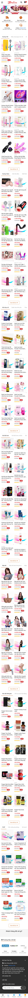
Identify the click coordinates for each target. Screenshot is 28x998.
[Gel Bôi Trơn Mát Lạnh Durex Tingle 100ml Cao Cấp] (7, 539)
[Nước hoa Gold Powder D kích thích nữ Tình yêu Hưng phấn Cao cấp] (20, 339)
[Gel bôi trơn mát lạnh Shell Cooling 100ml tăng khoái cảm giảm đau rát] (20, 515)
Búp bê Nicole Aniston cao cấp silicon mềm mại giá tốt (20, 654)
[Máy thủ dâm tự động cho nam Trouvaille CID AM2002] (7, 206)
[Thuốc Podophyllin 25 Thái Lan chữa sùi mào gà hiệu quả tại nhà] (20, 836)
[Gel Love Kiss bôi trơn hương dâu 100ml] (7, 444)
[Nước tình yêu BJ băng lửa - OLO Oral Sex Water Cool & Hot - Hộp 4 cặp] (7, 491)
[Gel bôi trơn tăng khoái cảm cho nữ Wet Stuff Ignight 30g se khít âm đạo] (20, 491)
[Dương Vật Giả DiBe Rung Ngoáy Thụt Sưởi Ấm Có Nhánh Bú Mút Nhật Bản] (20, 147)
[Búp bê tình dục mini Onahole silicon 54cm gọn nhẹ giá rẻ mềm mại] (20, 574)
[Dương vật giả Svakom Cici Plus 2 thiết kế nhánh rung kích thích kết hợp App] (20, 45)
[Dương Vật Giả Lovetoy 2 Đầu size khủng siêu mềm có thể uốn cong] (7, 71)
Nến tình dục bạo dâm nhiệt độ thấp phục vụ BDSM (7, 291)
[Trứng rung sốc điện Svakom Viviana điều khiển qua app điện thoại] (20, 71)
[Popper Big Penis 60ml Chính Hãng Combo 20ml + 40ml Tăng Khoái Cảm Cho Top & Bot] (7, 775)
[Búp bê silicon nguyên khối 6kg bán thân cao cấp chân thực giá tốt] (20, 669)
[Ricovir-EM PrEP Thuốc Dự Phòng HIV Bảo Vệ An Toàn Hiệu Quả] (20, 883)
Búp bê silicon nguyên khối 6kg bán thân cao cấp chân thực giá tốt (20, 677)
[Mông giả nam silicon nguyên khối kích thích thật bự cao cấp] (7, 598)
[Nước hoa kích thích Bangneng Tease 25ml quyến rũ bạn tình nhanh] (20, 411)
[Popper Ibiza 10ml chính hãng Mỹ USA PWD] (20, 775)
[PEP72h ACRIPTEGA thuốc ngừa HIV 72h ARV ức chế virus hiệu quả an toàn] (7, 883)
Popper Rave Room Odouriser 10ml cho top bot (6, 760)
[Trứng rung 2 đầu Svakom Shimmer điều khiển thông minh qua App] (20, 122)
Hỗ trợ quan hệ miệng (21, 693)
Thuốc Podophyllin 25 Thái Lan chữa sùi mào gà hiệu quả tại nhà (20, 844)
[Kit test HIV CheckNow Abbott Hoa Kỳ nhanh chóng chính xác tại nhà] (7, 859)
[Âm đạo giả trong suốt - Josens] (20, 182)
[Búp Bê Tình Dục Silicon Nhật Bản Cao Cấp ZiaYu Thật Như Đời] (20, 621)
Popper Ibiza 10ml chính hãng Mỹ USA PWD (19, 785)
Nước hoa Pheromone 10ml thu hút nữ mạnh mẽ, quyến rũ (7, 396)
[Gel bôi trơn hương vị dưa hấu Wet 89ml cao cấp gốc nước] (20, 539)
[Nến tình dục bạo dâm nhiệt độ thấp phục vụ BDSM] (7, 281)
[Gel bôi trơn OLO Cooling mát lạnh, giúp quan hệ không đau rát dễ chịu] (20, 468)
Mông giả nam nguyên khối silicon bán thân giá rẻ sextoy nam (7, 191)
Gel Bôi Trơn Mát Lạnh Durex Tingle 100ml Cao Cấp (7, 549)
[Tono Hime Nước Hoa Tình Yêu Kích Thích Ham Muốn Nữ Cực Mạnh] (7, 411)
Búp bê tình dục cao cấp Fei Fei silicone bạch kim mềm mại (6, 583)
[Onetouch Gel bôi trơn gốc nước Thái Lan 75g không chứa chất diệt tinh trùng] (7, 515)
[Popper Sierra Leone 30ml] (7, 702)
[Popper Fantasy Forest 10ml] (20, 702)
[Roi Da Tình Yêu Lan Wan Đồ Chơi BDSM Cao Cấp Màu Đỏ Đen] (20, 230)
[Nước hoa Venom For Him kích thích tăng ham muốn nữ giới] (7, 363)
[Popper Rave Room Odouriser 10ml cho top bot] (7, 749)
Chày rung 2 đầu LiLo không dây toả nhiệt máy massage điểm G (7, 132)
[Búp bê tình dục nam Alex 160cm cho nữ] (7, 621)
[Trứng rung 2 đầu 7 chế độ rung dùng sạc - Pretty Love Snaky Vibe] (20, 255)
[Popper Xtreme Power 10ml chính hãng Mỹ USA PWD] (20, 749)
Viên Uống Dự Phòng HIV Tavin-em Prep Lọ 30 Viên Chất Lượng (20, 914)
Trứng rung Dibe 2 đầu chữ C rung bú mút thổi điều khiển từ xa (20, 107)
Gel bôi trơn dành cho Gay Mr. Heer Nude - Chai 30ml (20, 454)
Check (23, 988)
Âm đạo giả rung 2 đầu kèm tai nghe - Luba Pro (20, 216)
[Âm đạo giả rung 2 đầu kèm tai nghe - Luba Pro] (20, 206)
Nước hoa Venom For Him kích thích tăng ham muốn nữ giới (7, 372)
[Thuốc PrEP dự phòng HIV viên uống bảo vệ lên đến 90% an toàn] (20, 859)
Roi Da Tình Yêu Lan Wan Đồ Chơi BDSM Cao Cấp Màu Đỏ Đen (20, 240)
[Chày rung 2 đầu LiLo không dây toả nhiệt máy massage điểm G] (7, 122)
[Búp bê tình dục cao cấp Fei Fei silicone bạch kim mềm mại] (7, 574)
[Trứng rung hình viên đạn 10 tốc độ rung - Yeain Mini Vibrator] (20, 281)
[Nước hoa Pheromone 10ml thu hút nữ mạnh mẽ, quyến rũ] (7, 387)
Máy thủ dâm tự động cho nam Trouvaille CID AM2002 (7, 215)
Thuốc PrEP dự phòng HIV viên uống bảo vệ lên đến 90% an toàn (20, 868)
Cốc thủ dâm (15, 174)
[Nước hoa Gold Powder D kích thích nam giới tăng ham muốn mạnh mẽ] (20, 387)
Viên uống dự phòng (13, 827)
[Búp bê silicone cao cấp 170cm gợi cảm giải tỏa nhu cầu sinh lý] (20, 598)
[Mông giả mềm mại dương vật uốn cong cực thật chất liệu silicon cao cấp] (7, 669)
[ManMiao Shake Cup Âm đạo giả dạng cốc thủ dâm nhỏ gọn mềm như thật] (7, 230)
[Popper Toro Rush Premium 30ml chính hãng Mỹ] (7, 726)
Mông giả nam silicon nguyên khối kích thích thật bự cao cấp (7, 608)
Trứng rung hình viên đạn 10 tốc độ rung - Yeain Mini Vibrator (19, 291)
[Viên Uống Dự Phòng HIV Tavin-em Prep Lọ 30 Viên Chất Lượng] (20, 905)
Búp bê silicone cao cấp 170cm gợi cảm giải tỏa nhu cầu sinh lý (20, 606)
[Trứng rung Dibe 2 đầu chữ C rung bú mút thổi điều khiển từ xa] (20, 96)
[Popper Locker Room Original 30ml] (20, 726)
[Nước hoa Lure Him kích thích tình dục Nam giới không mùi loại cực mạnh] (20, 316)
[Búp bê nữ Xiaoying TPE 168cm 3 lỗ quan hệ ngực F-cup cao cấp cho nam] (7, 645)
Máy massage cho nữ (17, 36)
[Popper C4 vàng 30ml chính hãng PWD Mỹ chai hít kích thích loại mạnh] (7, 800)
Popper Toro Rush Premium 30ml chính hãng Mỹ (6, 735)
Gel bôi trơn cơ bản (17, 435)
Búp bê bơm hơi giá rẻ (15, 565)
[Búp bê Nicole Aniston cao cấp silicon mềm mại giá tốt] (20, 645)
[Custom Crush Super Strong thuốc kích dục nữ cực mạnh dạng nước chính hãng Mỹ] (7, 316)
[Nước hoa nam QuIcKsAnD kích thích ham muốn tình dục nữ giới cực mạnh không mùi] (20, 363)
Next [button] (25, 947)
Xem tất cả (13, 169)
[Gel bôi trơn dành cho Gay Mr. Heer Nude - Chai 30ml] (20, 444)
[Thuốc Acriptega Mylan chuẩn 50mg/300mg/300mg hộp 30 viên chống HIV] (7, 905)
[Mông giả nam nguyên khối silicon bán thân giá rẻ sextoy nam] (7, 182)
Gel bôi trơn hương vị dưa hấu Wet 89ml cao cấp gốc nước (20, 551)
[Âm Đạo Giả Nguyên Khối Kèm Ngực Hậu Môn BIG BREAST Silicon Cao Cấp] (7, 255)
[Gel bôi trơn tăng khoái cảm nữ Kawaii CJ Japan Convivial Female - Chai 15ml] (7, 468)
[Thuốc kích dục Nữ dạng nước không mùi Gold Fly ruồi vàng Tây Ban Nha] (7, 339)
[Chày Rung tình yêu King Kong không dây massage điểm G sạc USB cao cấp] (7, 147)
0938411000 (23, 28)
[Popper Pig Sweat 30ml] (20, 800)
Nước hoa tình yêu (17, 307)
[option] (14, 9)
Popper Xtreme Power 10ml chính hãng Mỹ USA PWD (20, 760)
